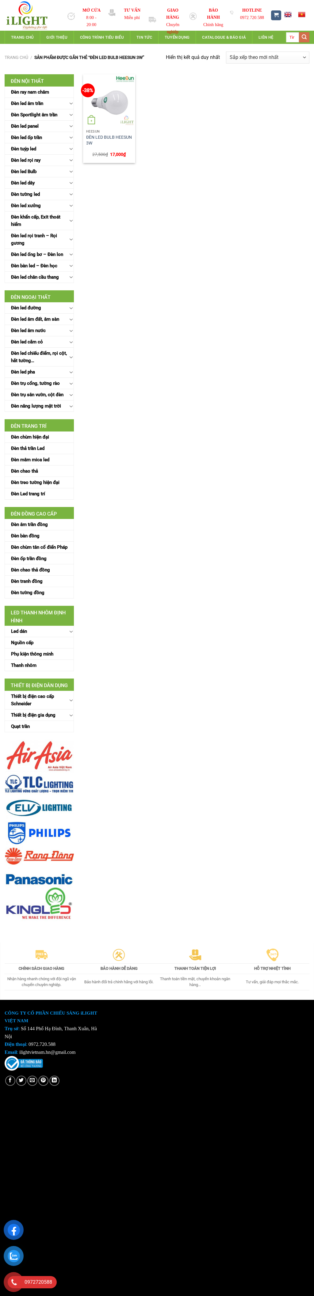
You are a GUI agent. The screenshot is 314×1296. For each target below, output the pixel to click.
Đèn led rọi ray (25, 160)
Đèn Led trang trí (28, 494)
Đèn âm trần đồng (29, 524)
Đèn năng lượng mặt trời (36, 406)
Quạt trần (20, 726)
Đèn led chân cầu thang (35, 277)
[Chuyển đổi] (71, 103)
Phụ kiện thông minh (32, 654)
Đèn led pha (23, 372)
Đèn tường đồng (27, 592)
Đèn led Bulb (23, 171)
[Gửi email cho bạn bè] (32, 1081)
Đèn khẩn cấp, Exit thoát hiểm (35, 220)
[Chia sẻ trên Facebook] (10, 1081)
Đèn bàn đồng (25, 536)
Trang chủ (22, 37)
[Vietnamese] (302, 14)
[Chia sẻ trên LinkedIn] (54, 1081)
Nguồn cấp (22, 642)
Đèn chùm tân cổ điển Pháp (39, 547)
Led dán (19, 631)
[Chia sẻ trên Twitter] (21, 1081)
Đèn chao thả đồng (30, 570)
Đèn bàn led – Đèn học (34, 266)
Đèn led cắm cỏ (27, 342)
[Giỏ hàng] (276, 15)
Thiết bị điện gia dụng (33, 715)
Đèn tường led (25, 194)
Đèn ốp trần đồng (29, 558)
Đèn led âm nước (28, 330)
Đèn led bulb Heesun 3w (109, 140)
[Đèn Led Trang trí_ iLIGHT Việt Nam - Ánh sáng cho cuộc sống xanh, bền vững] (31, 15)
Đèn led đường (26, 308)
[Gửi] (304, 37)
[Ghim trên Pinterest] (43, 1081)
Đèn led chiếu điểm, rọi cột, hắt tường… (39, 356)
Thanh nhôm (23, 665)
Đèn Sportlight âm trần (34, 115)
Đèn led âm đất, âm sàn (35, 319)
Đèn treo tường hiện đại (35, 482)
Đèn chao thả (24, 471)
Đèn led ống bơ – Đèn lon (37, 254)
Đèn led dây (23, 183)
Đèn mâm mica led (30, 459)
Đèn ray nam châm (30, 92)
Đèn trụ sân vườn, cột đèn (37, 394)
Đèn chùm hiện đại (30, 437)
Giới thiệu (56, 37)
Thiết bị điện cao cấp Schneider (32, 700)
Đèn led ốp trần (26, 137)
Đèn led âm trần (27, 103)
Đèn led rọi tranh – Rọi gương (34, 239)
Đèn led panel (25, 126)
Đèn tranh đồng (27, 581)
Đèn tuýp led (23, 149)
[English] (287, 14)
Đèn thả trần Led (27, 448)
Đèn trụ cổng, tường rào (35, 383)
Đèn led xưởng (26, 205)
